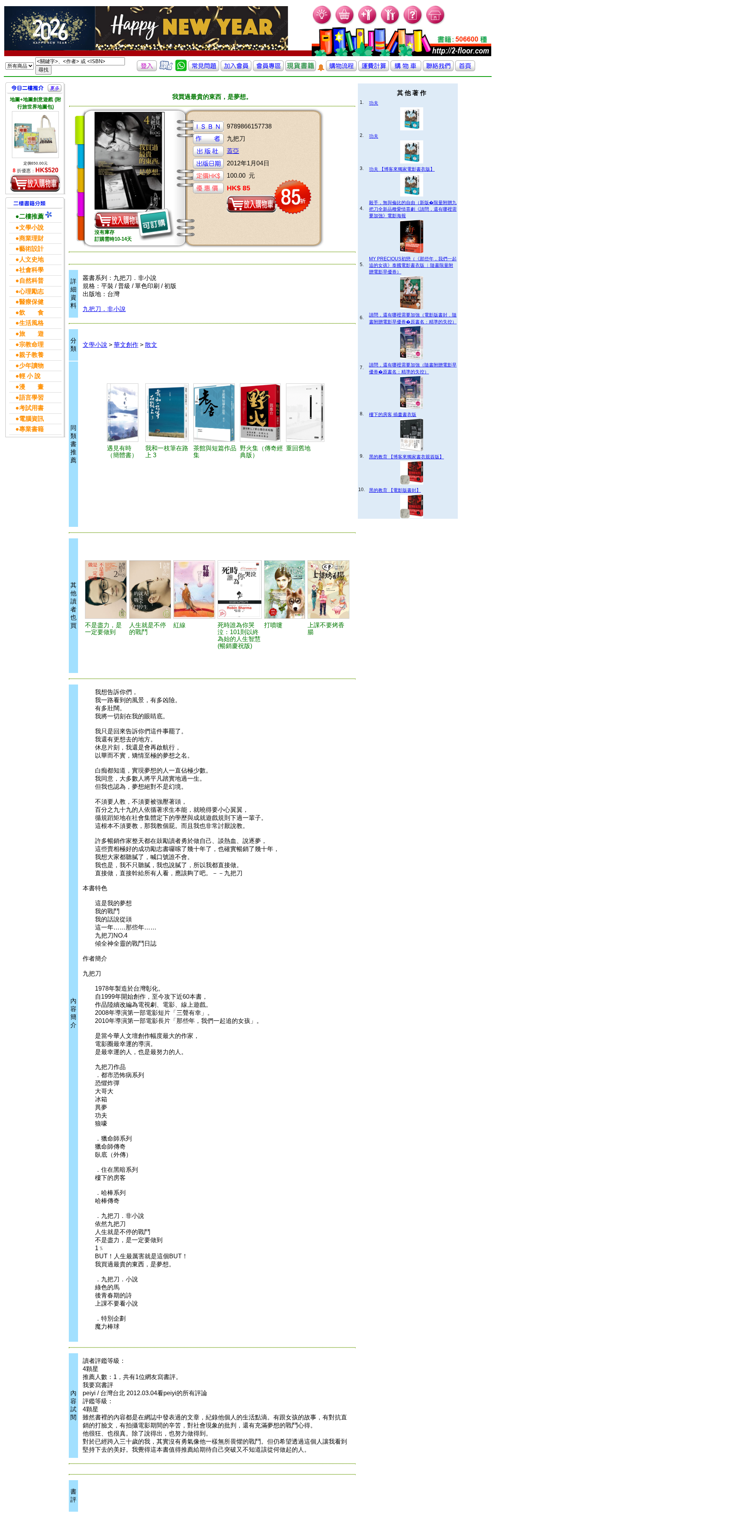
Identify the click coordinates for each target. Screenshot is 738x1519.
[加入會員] (367, 23)
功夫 (373, 103)
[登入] (147, 69)
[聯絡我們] (438, 69)
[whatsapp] (181, 69)
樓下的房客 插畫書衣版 (392, 414)
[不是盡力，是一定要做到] (106, 589)
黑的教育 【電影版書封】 (395, 490)
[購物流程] (341, 69)
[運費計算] (373, 69)
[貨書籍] (300, 69)
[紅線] (194, 589)
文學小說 (95, 344)
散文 (151, 344)
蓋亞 (233, 151)
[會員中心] (390, 23)
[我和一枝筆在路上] (168, 412)
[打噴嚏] (284, 589)
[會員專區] (268, 69)
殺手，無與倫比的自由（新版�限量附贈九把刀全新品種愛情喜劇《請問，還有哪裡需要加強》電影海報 (413, 209)
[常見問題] (413, 23)
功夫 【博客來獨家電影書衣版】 (402, 169)
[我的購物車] (345, 23)
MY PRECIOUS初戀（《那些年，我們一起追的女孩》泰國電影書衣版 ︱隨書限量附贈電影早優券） (413, 265)
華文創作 (126, 344)
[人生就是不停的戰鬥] (150, 589)
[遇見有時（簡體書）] (125, 412)
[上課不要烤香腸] (328, 589)
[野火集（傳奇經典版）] (261, 412)
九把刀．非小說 (104, 309)
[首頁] (435, 23)
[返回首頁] (465, 69)
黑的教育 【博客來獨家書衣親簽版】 (406, 457)
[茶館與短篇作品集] (215, 412)
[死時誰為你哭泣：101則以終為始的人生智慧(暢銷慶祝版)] (240, 589)
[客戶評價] (166, 69)
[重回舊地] (307, 412)
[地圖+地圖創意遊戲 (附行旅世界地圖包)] (35, 134)
